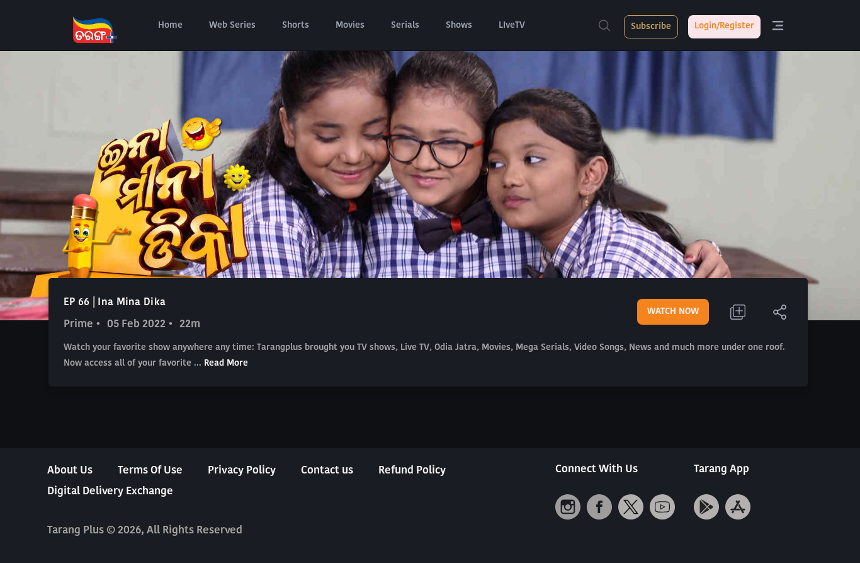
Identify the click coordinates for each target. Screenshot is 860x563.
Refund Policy (412, 470)
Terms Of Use (150, 470)
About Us (70, 470)
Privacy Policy (242, 470)
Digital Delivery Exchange (110, 491)
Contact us (327, 470)
